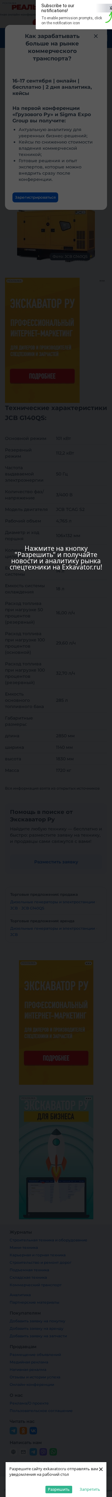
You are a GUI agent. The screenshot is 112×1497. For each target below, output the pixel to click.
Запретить (90, 1489)
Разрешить (59, 1489)
